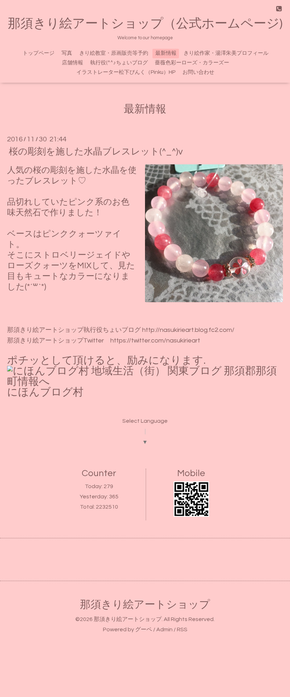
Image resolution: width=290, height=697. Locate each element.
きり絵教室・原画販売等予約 (113, 53)
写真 (67, 53)
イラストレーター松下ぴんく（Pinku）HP (125, 72)
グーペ (143, 629)
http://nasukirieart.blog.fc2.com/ (188, 330)
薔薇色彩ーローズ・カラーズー (192, 62)
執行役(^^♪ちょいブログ (119, 62)
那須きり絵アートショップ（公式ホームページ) (145, 23)
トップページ (38, 53)
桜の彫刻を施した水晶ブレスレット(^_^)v (96, 151)
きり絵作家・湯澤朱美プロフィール (226, 53)
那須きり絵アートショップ (145, 604)
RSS (182, 629)
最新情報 (165, 53)
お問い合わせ (198, 72)
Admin (164, 629)
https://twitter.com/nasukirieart (155, 340)
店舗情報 (72, 62)
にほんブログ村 (45, 392)
